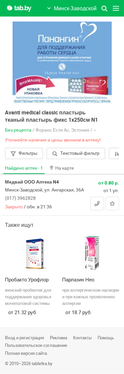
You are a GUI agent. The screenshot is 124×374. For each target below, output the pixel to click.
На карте (64, 168)
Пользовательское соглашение (36, 345)
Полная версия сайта (26, 353)
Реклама (58, 338)
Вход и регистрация (24, 338)
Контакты (82, 338)
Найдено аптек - (24, 168)
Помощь (106, 338)
